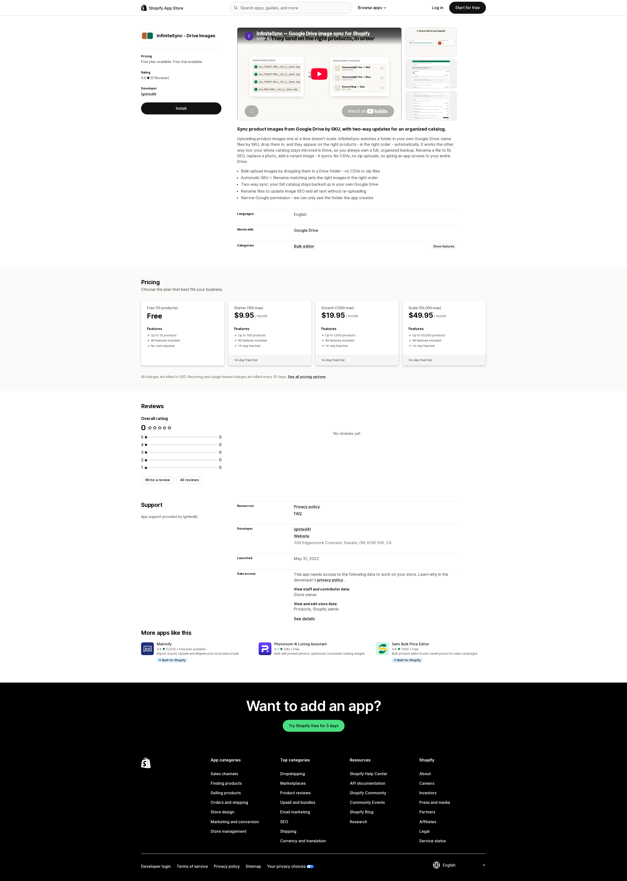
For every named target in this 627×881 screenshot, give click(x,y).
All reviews (189, 480)
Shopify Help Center (368, 773)
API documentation (367, 783)
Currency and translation (303, 840)
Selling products (226, 792)
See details (304, 618)
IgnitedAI (148, 94)
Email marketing (295, 811)
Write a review (157, 480)
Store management (228, 831)
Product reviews (295, 792)
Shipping (288, 831)
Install (181, 108)
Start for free (467, 7)
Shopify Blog (362, 811)
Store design (222, 811)
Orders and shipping (229, 802)
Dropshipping (292, 773)
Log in (437, 7)
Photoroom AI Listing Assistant (300, 644)
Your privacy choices (286, 866)
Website (301, 536)
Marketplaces (293, 783)
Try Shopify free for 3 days (313, 725)
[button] (196, 652)
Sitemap (253, 866)
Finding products (226, 783)
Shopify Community (368, 792)
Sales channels (224, 773)
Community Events (367, 802)
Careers (426, 783)
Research (358, 821)
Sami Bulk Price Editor (410, 644)
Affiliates (427, 821)
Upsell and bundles (297, 802)
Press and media (434, 802)
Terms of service (192, 866)
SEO (284, 821)
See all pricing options (307, 377)
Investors (427, 792)
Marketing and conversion (235, 821)
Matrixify (164, 644)
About (425, 773)
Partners (427, 811)
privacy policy (330, 579)
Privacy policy (307, 506)
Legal (424, 831)
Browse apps (370, 7)
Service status (432, 840)
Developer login (156, 866)
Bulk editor (304, 246)
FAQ (298, 513)
